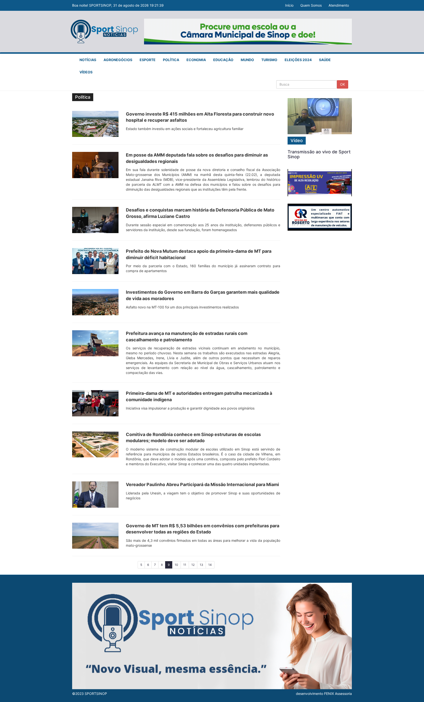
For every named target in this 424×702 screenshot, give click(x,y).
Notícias (88, 60)
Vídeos (86, 72)
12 (193, 565)
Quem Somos (311, 5)
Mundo (247, 60)
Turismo (269, 60)
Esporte (148, 60)
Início (289, 5)
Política (171, 60)
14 (210, 565)
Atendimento (339, 5)
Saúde (325, 60)
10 (176, 565)
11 (184, 565)
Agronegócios (118, 60)
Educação (223, 60)
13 (201, 565)
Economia (196, 60)
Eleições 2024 (298, 60)
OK (342, 84)
